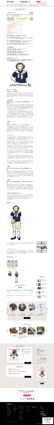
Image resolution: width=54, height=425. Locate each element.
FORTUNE (34, 4)
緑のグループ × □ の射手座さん (11, 27)
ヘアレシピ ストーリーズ (22, 409)
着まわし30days (42, 360)
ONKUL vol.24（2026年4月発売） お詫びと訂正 (14, 373)
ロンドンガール (42, 362)
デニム (37, 362)
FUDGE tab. (11, 4)
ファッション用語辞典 (9, 412)
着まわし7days (8, 414)
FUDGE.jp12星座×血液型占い (41, 350)
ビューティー (28, 408)
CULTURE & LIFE (26, 4)
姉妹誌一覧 (42, 407)
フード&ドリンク (21, 414)
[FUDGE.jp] (25, 1)
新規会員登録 (27, 395)
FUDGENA (30, 4)
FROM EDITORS (42, 408)
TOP (7, 295)
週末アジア (21, 416)
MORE (28, 362)
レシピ (27, 409)
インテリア (42, 352)
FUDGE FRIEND (43, 359)
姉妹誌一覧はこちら (42, 384)
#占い (24, 285)
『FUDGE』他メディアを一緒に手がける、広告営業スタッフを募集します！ (18, 371)
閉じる (15, 23)
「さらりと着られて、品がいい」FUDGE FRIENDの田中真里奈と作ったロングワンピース (16, 21)
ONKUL (45, 360)
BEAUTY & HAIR (21, 4)
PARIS (14, 410)
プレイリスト (21, 417)
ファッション (28, 407)
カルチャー (13, 295)
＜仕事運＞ (8, 31)
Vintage (38, 349)
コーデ (38, 360)
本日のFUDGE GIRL (38, 352)
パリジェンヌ (42, 357)
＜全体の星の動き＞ (10, 28)
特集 (7, 407)
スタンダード (8, 413)
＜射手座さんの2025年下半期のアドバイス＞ (13, 32)
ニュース (8, 409)
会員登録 (38, 1)
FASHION (8, 4)
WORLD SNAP (16, 4)
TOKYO (14, 409)
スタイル (38, 359)
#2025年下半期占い (21, 285)
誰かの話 (20, 419)
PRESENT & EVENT (43, 4)
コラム (20, 415)
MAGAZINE (38, 4)
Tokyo (38, 363)
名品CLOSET (8, 408)
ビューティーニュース (22, 408)
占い (46, 362)
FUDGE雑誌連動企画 (41, 351)
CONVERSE (40, 363)
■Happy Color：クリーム (10, 33)
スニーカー (38, 357)
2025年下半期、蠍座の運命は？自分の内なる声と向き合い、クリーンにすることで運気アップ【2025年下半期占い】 (26, 291)
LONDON (15, 411)
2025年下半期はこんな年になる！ (11, 26)
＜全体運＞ (8, 29)
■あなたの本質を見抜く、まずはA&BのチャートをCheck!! (14, 24)
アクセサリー (8, 415)
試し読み (42, 383)
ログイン (45, 1)
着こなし (39, 353)
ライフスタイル (28, 410)
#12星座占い (16, 285)
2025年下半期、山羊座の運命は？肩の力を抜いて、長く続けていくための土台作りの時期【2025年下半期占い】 (14, 291)
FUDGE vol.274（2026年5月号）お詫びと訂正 (14, 369)
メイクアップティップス (22, 410)
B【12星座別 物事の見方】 (12, 25)
